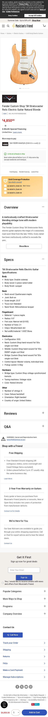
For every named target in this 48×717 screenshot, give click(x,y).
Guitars (9, 33)
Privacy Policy (24, 4)
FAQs (5, 663)
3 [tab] (23, 88)
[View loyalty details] (39, 143)
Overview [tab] (11, 207)
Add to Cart (34, 712)
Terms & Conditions (24, 697)
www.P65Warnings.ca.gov (16, 440)
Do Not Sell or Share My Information (16, 695)
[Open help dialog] (4, 704)
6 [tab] (28, 88)
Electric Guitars (19, 33)
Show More (24, 246)
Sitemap (23, 700)
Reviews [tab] (10, 413)
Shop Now (36, 20)
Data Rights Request (37, 695)
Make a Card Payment (13, 670)
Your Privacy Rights (39, 697)
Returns (6, 656)
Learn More (8, 479)
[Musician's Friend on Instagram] (30, 687)
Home (2, 33)
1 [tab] (20, 88)
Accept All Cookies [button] (35, 15)
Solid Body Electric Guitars (34, 33)
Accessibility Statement (36, 700)
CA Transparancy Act (10, 700)
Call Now (14, 635)
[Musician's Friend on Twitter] (22, 687)
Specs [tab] (9, 260)
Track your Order (10, 643)
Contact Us (8, 543)
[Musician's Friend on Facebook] (17, 687)
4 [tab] (25, 88)
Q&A (5, 114)
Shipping (7, 650)
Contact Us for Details (12, 511)
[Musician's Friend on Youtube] (26, 687)
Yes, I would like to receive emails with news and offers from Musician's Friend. (24, 582)
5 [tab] (27, 88)
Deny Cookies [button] (13, 15)
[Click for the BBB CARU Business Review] (35, 704)
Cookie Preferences (13, 11)
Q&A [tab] (7, 427)
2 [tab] (22, 88)
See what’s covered (15, 182)
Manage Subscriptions (13, 677)
